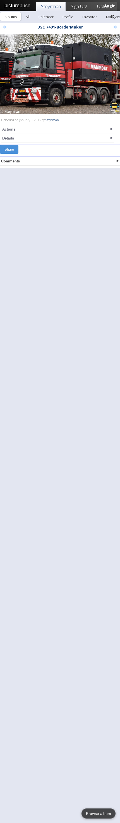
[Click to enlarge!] (60, 74)
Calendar (46, 16)
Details (8, 138)
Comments (10, 161)
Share (9, 149)
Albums (10, 16)
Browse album (98, 813)
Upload (104, 6)
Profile (68, 16)
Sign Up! (79, 6)
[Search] (112, 16)
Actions (8, 129)
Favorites (89, 16)
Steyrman (51, 6)
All (28, 16)
